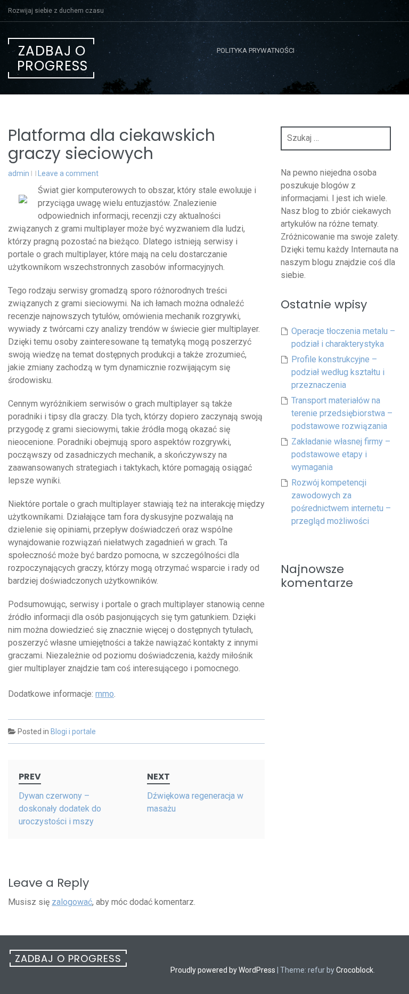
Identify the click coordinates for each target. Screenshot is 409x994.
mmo (104, 694)
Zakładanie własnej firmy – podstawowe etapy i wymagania (340, 454)
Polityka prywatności (256, 50)
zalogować (72, 902)
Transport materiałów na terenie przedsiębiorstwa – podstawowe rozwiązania (341, 413)
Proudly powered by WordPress (222, 970)
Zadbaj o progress (52, 58)
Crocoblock (354, 970)
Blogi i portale (73, 731)
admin (18, 173)
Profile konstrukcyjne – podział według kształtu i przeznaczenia (338, 372)
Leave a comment (68, 173)
